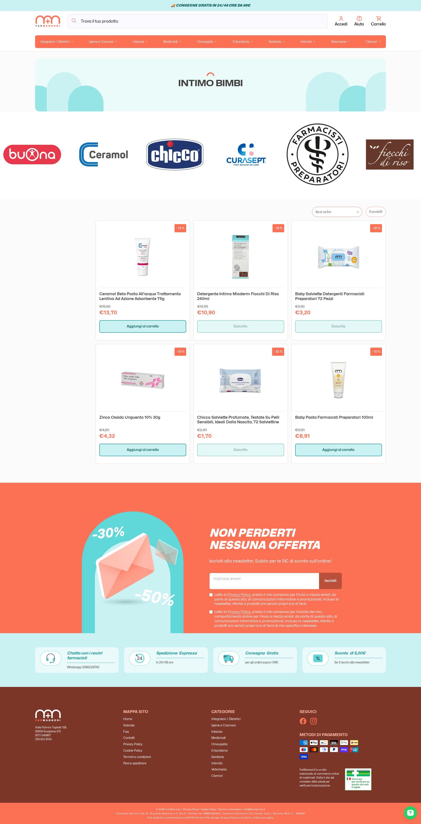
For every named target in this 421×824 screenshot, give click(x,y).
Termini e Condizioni (229, 809)
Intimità (306, 41)
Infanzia (138, 41)
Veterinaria (338, 41)
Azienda (128, 725)
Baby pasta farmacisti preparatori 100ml (334, 417)
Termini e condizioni (137, 757)
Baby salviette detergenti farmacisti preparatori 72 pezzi (329, 296)
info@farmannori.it (254, 809)
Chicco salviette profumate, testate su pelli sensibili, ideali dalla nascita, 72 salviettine (238, 419)
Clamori (371, 41)
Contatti (129, 738)
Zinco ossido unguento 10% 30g (129, 417)
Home (127, 719)
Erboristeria (241, 41)
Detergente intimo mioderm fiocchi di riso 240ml (238, 296)
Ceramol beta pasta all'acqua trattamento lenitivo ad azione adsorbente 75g (140, 296)
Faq (126, 731)
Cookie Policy (132, 751)
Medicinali (170, 41)
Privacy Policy (239, 595)
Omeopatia (205, 41)
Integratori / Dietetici (55, 41)
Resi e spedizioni (134, 763)
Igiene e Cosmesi (101, 41)
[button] (378, 21)
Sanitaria (275, 41)
